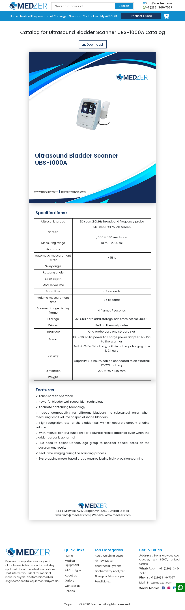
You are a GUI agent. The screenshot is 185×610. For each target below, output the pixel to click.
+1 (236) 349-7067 (159, 7)
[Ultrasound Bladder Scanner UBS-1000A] (92, 109)
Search (124, 6)
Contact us (90, 16)
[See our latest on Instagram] (169, 588)
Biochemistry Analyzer (109, 571)
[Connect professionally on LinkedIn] (174, 588)
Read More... (103, 581)
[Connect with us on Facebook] (163, 588)
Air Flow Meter (104, 561)
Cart (167, 16)
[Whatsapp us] (180, 587)
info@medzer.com (159, 3)
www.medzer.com (46, 191)
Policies (70, 591)
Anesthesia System (108, 566)
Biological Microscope (109, 576)
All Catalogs (58, 16)
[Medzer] (28, 5)
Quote (141, 16)
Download (94, 44)
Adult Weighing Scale (109, 556)
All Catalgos (73, 570)
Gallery (69, 580)
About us (74, 16)
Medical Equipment (33, 16)
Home (14, 16)
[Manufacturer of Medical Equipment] (28, 552)
